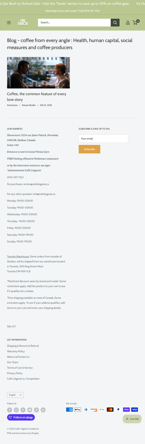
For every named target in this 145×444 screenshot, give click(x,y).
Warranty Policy (16, 351)
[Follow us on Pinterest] (23, 409)
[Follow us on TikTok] (36, 409)
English (12, 395)
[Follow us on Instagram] (16, 409)
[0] (135, 22)
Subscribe (89, 149)
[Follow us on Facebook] (9, 409)
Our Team (12, 362)
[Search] (115, 22)
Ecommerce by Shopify (27, 433)
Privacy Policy (15, 373)
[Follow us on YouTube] (29, 409)
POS (9, 433)
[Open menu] (9, 22)
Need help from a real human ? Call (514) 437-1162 (73, 10)
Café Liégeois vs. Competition (23, 378)
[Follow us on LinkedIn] (43, 409)
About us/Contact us (18, 356)
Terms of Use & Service (20, 367)
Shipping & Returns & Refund (23, 345)
